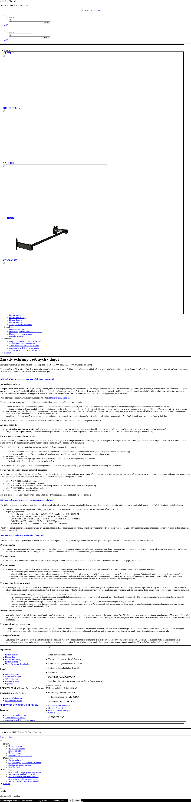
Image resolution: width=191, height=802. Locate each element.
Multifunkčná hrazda (13, 701)
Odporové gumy (12, 674)
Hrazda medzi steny (13, 659)
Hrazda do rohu (11, 657)
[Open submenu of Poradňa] (12, 339)
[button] (27, 379)
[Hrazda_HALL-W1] (55, 111)
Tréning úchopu (11, 679)
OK (70, 801)
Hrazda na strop (11, 662)
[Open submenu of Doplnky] (12, 327)
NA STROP (9, 163)
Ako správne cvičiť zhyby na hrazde (20, 720)
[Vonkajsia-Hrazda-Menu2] (55, 264)
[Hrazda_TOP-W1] (55, 166)
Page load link (6, 737)
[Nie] (82, 801)
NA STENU (9, 53)
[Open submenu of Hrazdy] (10, 744)
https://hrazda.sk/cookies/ (60, 398)
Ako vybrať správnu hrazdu (16, 715)
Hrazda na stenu (11, 655)
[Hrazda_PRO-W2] (55, 57)
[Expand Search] (5, 15)
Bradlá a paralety (12, 681)
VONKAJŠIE (10, 260)
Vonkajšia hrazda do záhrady (17, 664)
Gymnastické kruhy (13, 677)
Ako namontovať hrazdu (15, 718)
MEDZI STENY (11, 108)
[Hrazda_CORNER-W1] (42, 258)
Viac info (76, 801)
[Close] (1, 788)
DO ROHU (9, 217)
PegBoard (9, 684)
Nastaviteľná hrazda (13, 698)
